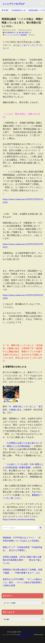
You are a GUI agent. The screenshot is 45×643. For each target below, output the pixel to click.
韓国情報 (24, 35)
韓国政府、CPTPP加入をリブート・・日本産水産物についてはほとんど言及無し (22, 539)
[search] (40, 527)
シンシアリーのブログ (14, 3)
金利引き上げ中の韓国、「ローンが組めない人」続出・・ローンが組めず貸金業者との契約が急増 (22, 582)
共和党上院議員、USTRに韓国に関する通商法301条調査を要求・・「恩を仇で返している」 (22, 560)
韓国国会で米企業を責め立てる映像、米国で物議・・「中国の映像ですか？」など (22, 571)
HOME (6, 10)
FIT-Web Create (27, 634)
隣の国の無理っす (25, 32)
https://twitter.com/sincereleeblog (19, 519)
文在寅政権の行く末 (18, 10)
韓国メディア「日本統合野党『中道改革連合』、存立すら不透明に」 (22, 549)
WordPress (22, 637)
